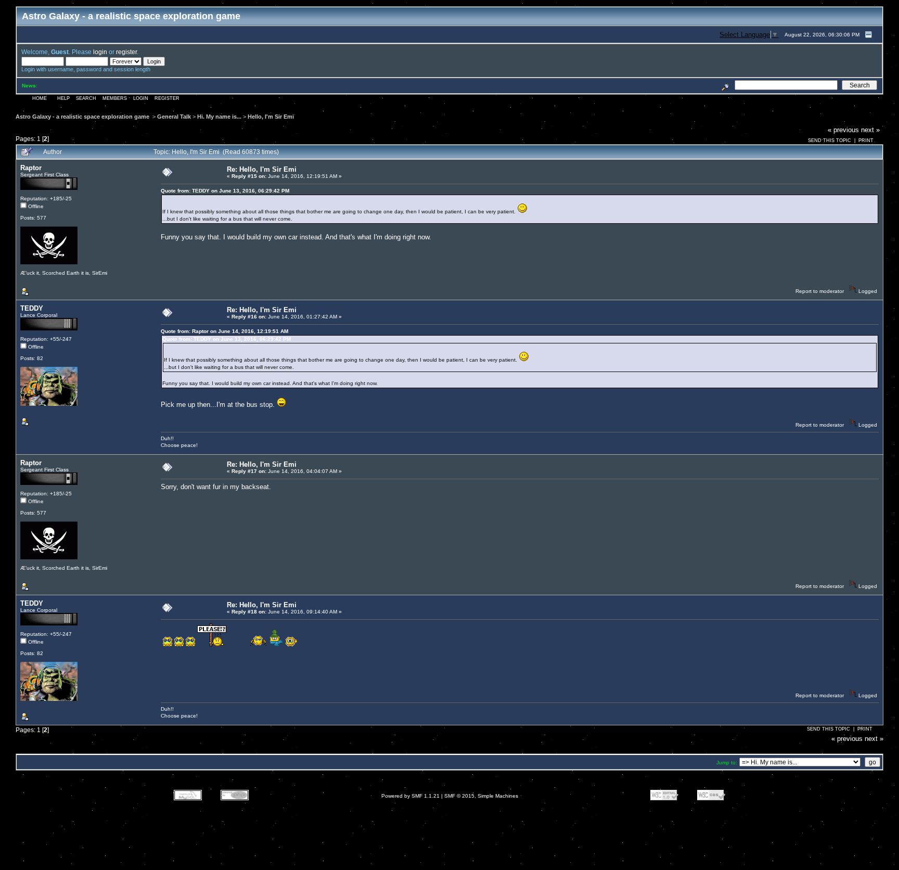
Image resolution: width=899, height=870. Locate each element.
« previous (843, 130)
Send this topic (829, 140)
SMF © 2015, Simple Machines (481, 796)
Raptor (31, 168)
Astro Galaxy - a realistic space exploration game (83, 116)
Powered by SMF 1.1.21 (410, 796)
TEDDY (31, 308)
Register (167, 98)
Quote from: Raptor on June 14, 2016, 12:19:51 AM (224, 331)
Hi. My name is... (219, 116)
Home (39, 98)
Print (866, 140)
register (126, 51)
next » (870, 130)
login (100, 51)
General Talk (174, 116)
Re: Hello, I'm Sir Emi (262, 169)
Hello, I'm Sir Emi (271, 116)
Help (63, 98)
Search (86, 98)
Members (114, 98)
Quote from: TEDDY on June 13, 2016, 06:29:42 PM (225, 191)
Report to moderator (819, 291)
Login (140, 98)
